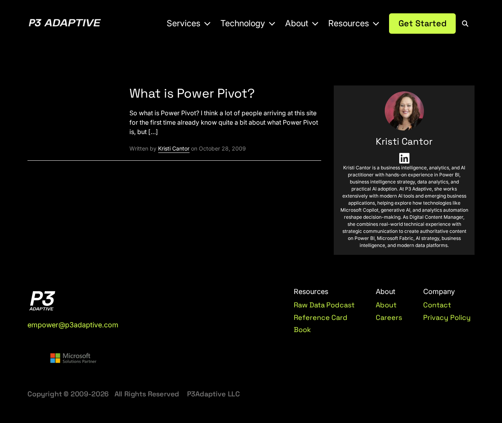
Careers (389, 317)
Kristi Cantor (173, 148)
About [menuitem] (296, 23)
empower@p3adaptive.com (72, 325)
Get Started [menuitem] (422, 23)
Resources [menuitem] (348, 23)
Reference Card (321, 317)
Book (302, 329)
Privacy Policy (447, 317)
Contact (437, 305)
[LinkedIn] (404, 158)
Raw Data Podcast (324, 305)
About (386, 305)
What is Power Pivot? (192, 93)
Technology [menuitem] (242, 23)
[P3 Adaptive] (64, 24)
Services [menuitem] (183, 23)
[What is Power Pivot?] (72, 113)
